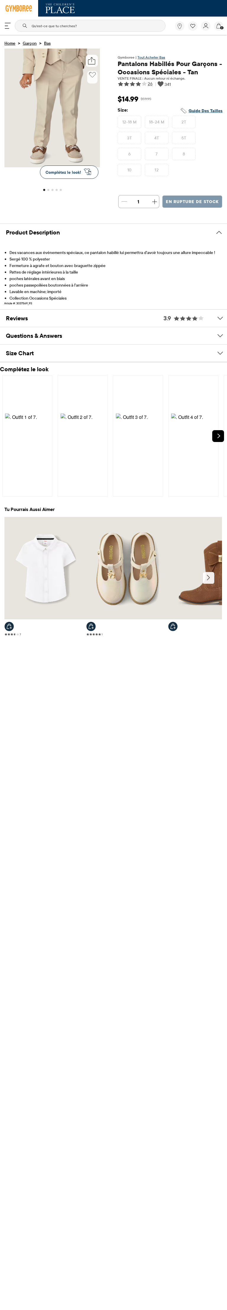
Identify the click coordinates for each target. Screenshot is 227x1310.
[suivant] (208, 578)
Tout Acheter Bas (151, 57)
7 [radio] (156, 154)
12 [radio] (157, 170)
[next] (218, 436)
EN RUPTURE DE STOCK (192, 201)
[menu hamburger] (8, 26)
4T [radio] (156, 138)
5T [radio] (184, 138)
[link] (179, 26)
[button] (192, 26)
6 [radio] (129, 154)
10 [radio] (129, 170)
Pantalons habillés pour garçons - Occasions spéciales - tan (170, 68)
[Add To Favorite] (92, 75)
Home (9, 43)
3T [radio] (129, 138)
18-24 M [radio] (157, 122)
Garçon (30, 43)
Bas (47, 43)
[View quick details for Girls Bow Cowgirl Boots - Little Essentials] (173, 626)
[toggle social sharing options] (92, 61)
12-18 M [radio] (129, 122)
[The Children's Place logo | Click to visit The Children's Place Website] (60, 8)
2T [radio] (184, 122)
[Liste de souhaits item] (194, 29)
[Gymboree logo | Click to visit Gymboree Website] (19, 8)
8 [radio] (184, 154)
